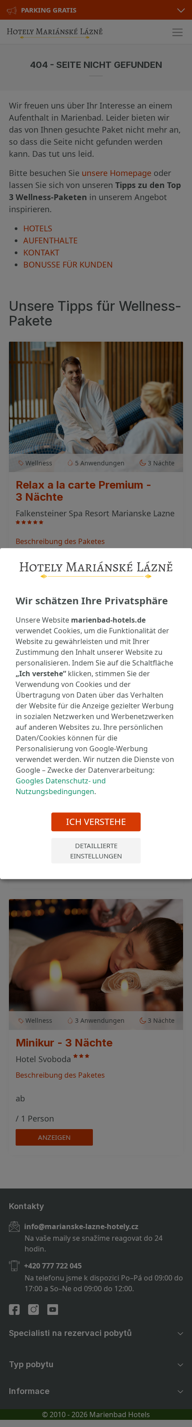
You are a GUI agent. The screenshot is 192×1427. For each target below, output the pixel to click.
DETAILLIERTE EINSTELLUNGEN (96, 850)
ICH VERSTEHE (96, 822)
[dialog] (96, 713)
